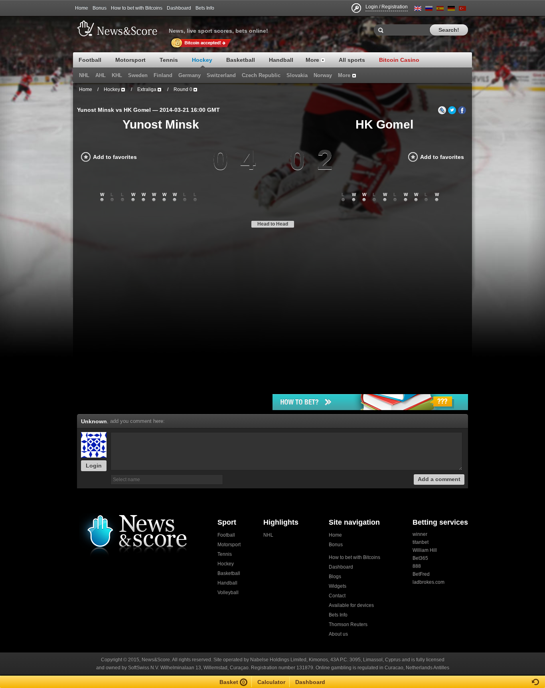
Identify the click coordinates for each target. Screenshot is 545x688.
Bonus (100, 8)
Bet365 (420, 558)
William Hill (425, 550)
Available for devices (351, 605)
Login (94, 465)
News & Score (121, 28)
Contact (337, 596)
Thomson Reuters (348, 624)
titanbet (420, 542)
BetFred (421, 574)
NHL (268, 535)
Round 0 (183, 89)
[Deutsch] (451, 10)
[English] (417, 10)
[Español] (440, 10)
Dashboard (179, 8)
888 (417, 566)
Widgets (337, 586)
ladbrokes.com (428, 582)
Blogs (335, 576)
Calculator (271, 682)
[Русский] (428, 10)
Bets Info (204, 8)
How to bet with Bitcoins (136, 8)
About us (338, 634)
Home (81, 8)
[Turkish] (462, 10)
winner (420, 534)
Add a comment (439, 479)
